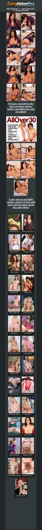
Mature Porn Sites (22, 10)
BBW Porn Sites (12, 9)
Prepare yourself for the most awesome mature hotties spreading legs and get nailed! (20, 107)
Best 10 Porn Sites (28, 9)
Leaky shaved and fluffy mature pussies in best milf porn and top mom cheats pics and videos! (21, 203)
